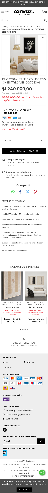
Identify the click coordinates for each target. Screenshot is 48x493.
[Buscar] (45, 20)
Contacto (7, 367)
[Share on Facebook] (20, 192)
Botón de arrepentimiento (24, 476)
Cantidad (7, 140)
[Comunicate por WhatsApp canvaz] (42, 472)
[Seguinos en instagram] (5, 430)
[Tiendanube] (24, 462)
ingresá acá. (24, 473)
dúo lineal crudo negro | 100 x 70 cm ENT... (36, 303)
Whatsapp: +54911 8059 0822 (19, 410)
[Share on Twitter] (27, 192)
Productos (29, 362)
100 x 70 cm (33, 26)
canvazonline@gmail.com (18, 414)
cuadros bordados (17, 26)
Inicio (4, 26)
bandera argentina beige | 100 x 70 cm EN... (12, 303)
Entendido (24, 490)
